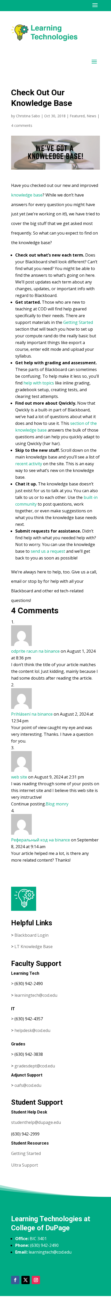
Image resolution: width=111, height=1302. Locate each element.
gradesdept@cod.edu (34, 1066)
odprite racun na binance (35, 651)
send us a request (48, 551)
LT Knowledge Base (33, 946)
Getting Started (78, 322)
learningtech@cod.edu (35, 995)
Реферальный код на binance (40, 840)
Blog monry (57, 804)
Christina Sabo (28, 115)
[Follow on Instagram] (36, 1280)
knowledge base (27, 195)
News (91, 115)
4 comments (21, 125)
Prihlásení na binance (32, 714)
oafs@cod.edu (27, 1085)
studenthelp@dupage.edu (36, 1122)
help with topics (38, 383)
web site (19, 777)
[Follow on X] (25, 1280)
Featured (77, 115)
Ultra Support (24, 1165)
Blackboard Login (31, 935)
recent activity (28, 464)
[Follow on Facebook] (15, 1280)
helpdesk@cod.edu (32, 1030)
